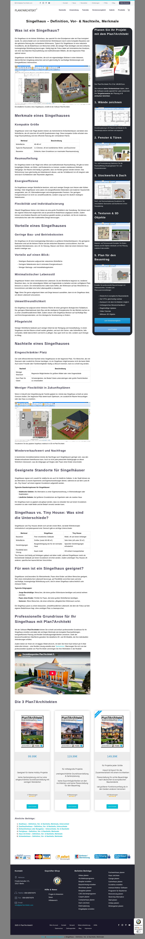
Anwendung (74, 10)
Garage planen (113, 878)
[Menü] (142, 919)
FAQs (106, 3)
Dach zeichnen (84, 903)
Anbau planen (83, 875)
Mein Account (124, 3)
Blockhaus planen (85, 888)
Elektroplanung (84, 906)
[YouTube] (49, 3)
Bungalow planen (85, 891)
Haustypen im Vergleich (55, 937)
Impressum (88, 928)
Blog (113, 3)
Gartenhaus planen (115, 882)
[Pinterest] (46, 3)
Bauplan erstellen (85, 881)
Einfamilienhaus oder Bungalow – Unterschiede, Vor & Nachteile (44, 829)
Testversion (60, 646)
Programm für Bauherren (117, 891)
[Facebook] (40, 3)
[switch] (138, 931)
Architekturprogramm (86, 878)
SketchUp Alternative (116, 897)
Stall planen (112, 900)
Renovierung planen (115, 894)
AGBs (95, 925)
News (74, 3)
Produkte (121, 10)
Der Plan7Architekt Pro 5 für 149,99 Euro (109, 84)
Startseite (62, 10)
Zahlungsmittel (70, 928)
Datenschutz (59, 928)
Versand (72, 925)
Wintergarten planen (115, 906)
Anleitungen (95, 3)
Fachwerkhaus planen (116, 872)
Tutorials (85, 10)
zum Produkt (112, 329)
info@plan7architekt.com (24, 3)
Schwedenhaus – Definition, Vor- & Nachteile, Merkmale (40, 836)
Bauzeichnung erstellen (87, 884)
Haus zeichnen (113, 875)
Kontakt (65, 3)
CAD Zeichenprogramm (87, 894)
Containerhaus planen (86, 900)
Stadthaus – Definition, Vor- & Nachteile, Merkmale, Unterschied (44, 824)
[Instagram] (43, 3)
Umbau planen (113, 903)
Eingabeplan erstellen (86, 909)
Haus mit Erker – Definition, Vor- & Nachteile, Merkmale (40, 834)
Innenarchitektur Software (117, 888)
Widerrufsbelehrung (84, 925)
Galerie (112, 10)
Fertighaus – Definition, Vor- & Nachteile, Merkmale (39, 831)
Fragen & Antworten (56, 894)
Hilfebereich (53, 900)
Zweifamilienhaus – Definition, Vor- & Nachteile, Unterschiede (43, 826)
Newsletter (84, 3)
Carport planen (84, 897)
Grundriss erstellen (115, 885)
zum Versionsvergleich (112, 321)
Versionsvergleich (99, 10)
